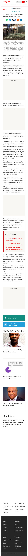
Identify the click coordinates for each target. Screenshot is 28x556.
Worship (16, 548)
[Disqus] (14, 448)
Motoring (5, 542)
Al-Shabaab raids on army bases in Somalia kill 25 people (14, 248)
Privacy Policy (18, 505)
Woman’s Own (18, 546)
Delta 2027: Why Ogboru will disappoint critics (12, 404)
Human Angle (18, 528)
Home (4, 5)
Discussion (5, 528)
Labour (4, 537)
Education (5, 530)
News (8, 5)
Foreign (16, 524)
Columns (5, 524)
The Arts (16, 539)
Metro (25, 5)
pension (16, 531)
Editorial (5, 527)
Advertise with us (19, 503)
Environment (17, 521)
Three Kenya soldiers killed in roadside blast (14, 239)
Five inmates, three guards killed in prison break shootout (14, 244)
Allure (4, 519)
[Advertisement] (14, 89)
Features (17, 522)
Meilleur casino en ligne (20, 507)
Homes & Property (19, 527)
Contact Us (6, 505)
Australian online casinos (19, 510)
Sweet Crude (17, 536)
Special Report (6, 546)
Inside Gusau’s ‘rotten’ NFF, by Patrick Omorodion (13, 350)
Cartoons (17, 540)
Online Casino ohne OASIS (8, 507)
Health (16, 525)
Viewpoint (17, 545)
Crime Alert (5, 525)
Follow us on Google (17, 8)
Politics (20, 5)
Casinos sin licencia (6, 513)
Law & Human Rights (7, 539)
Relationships (6, 545)
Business (5, 522)
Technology (17, 537)
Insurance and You (19, 530)
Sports (4, 548)
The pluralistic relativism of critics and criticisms (12, 377)
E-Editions (13, 5)
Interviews (5, 536)
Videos (16, 543)
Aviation (5, 521)
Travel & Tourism (18, 542)
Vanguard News (6, 2)
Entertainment (18, 519)
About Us (5, 503)
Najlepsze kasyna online (7, 510)
